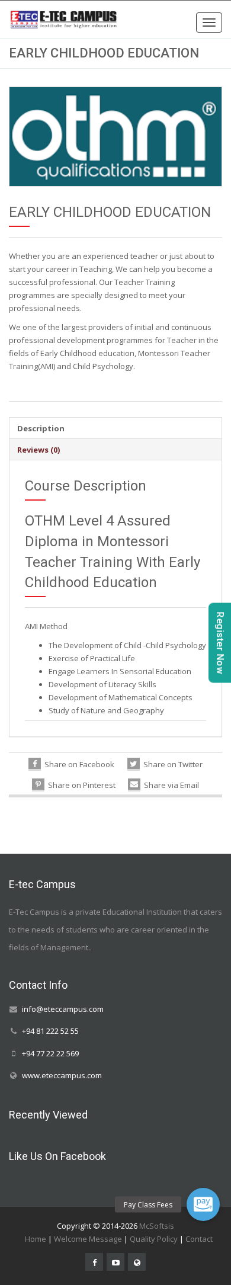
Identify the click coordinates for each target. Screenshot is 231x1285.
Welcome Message (88, 1238)
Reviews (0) (38, 449)
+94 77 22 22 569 (50, 1053)
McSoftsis (156, 1225)
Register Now (220, 642)
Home (35, 1238)
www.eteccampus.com (62, 1075)
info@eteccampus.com (63, 1009)
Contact (199, 1238)
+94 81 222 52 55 (50, 1031)
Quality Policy (154, 1238)
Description (41, 428)
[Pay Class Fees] (203, 1204)
